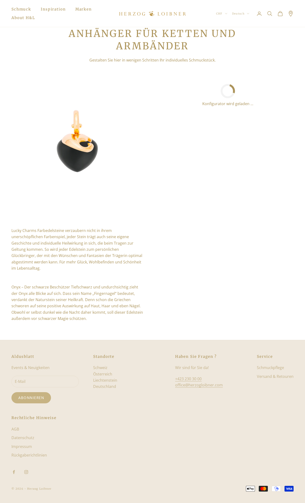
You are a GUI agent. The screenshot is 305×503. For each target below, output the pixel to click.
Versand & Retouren (275, 376)
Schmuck (21, 9)
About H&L (23, 17)
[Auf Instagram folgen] (26, 472)
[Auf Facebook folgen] (13, 472)
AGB (15, 429)
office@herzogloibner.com (199, 385)
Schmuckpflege (270, 367)
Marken (83, 9)
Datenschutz (22, 437)
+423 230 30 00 (188, 378)
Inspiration (53, 9)
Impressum (21, 446)
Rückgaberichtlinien (29, 455)
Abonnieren (31, 397)
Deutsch (238, 13)
